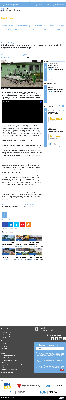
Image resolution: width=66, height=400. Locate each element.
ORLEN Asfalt (5, 367)
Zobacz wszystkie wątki (7, 372)
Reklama (4, 348)
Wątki (45, 29)
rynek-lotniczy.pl (27, 1)
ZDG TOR (4, 343)
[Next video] (9, 121)
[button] (59, 109)
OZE (3, 366)
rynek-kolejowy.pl (17, 1)
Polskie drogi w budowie (8, 355)
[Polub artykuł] (5, 225)
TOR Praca (5, 337)
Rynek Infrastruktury (7, 332)
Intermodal (5, 362)
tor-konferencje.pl (36, 1)
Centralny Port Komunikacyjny (10, 360)
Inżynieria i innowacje (57, 26)
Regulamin (5, 350)
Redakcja (4, 346)
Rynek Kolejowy (6, 331)
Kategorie (13, 5)
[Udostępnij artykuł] (10, 225)
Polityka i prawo (40, 26)
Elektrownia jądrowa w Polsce (10, 369)
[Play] (4, 121)
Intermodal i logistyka (12, 29)
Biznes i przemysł (8, 26)
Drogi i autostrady (24, 26)
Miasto (31, 29)
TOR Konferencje (6, 345)
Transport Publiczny (7, 334)
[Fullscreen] (40, 121)
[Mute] (13, 121)
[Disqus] (22, 292)
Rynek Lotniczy (6, 336)
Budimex (4, 359)
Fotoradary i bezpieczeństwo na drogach (12, 364)
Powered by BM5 (16, 397)
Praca (59, 29)
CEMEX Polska (5, 357)
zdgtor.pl (45, 1)
